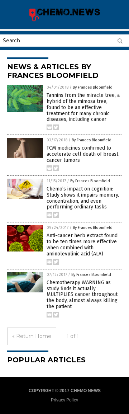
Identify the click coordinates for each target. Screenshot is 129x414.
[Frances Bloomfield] (64, 20)
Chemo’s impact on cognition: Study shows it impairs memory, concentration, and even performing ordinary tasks (83, 198)
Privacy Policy (64, 400)
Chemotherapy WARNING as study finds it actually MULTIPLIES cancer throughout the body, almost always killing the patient (82, 294)
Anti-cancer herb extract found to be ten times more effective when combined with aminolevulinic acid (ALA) (82, 244)
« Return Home (31, 336)
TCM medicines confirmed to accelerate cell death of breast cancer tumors (82, 154)
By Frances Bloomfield (93, 87)
